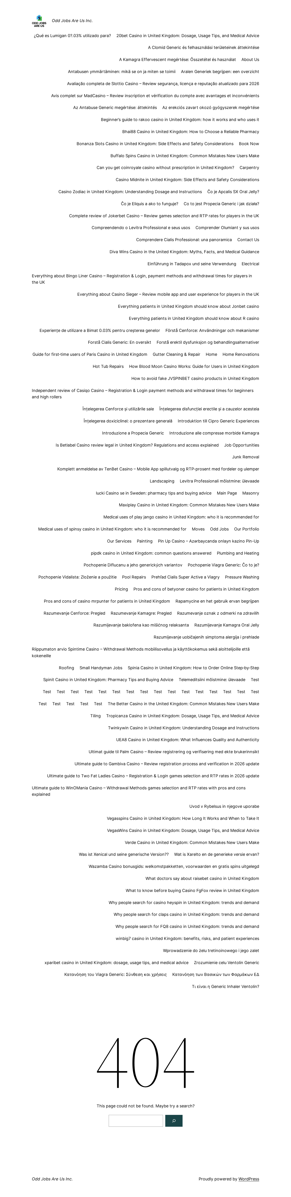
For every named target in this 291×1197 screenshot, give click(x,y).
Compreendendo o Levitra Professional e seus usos (141, 227)
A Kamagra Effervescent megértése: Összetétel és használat (177, 59)
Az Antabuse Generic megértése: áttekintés (115, 107)
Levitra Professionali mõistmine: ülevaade (219, 481)
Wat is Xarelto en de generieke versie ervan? (216, 854)
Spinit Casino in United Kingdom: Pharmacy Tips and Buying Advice (108, 679)
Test (255, 679)
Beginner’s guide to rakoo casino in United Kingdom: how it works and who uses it (180, 119)
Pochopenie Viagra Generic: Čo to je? (223, 565)
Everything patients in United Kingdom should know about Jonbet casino (188, 306)
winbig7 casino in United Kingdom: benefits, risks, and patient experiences (187, 938)
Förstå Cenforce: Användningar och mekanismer (212, 330)
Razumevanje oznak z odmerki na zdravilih (218, 613)
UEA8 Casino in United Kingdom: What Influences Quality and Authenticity (187, 739)
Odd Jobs (219, 529)
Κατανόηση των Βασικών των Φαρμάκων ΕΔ (215, 974)
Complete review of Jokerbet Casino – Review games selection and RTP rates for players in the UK (164, 215)
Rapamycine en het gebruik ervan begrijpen (217, 601)
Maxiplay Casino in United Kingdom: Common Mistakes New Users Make (189, 505)
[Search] (174, 1121)
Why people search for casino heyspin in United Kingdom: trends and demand (184, 902)
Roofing (66, 667)
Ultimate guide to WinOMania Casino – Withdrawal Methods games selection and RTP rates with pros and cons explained (139, 791)
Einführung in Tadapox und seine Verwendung (192, 263)
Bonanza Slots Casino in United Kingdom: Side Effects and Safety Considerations (155, 143)
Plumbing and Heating (238, 553)
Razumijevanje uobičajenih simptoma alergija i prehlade (206, 637)
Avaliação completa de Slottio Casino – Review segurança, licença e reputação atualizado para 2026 (163, 83)
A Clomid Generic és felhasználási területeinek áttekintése (203, 47)
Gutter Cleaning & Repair (176, 354)
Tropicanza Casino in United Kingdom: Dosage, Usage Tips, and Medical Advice (182, 715)
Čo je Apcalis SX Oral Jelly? (233, 191)
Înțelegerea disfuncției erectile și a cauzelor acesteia (209, 409)
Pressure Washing (242, 577)
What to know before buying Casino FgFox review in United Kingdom (192, 890)
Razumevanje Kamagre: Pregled (141, 613)
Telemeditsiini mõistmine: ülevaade (212, 679)
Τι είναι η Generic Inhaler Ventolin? (225, 986)
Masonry (250, 493)
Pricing (121, 589)
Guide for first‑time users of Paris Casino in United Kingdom (90, 354)
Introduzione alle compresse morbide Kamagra (214, 433)
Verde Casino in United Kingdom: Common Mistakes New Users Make (192, 842)
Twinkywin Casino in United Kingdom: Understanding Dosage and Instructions (183, 727)
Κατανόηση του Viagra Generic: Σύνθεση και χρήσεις (115, 974)
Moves (198, 529)
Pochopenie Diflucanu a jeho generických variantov (133, 565)
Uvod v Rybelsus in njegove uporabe (224, 806)
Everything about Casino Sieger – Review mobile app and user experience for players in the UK (168, 294)
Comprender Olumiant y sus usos (227, 227)
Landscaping (162, 481)
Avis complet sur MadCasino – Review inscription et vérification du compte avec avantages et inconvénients (155, 95)
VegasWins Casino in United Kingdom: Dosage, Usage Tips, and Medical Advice (183, 830)
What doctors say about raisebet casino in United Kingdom (202, 878)
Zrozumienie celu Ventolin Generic (226, 962)
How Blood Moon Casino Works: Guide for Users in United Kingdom (194, 366)
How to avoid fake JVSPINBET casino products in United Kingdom (195, 378)
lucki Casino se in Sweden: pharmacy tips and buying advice (153, 493)
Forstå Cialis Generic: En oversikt (119, 342)
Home (211, 354)
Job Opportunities (241, 445)
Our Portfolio (246, 529)
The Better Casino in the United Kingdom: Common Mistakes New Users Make (183, 703)
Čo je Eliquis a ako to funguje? (149, 203)
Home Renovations (241, 354)
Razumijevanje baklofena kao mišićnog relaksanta (141, 625)
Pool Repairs (134, 577)
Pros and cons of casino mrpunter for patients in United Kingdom (107, 601)
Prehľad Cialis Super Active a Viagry (185, 577)
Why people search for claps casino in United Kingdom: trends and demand (186, 914)
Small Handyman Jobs (101, 667)
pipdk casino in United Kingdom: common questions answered (151, 553)
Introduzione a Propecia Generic (133, 433)
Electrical (250, 263)
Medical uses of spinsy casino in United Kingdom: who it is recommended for (112, 529)
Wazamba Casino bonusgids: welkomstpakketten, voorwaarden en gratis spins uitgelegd (174, 866)
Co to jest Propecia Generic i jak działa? (221, 203)
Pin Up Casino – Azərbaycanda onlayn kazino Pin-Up (208, 541)
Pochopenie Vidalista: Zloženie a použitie (77, 577)
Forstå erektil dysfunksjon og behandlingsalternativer (208, 342)
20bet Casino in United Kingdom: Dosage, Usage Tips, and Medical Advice (187, 35)
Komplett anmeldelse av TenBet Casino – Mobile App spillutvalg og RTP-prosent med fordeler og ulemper (158, 469)
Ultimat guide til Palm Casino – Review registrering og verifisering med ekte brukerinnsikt (174, 751)
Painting (145, 541)
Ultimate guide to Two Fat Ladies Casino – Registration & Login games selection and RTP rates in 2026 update (153, 775)
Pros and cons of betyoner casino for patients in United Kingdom (196, 589)
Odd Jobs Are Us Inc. (72, 20)
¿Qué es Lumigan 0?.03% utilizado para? (72, 35)
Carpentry (249, 167)
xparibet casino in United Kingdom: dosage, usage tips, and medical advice (116, 962)
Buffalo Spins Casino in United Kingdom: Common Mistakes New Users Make (184, 155)
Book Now (249, 143)
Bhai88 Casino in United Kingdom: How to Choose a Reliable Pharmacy (190, 131)
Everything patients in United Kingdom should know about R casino (194, 318)
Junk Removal (245, 457)
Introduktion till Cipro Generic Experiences (218, 421)
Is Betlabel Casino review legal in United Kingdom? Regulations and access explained (137, 445)
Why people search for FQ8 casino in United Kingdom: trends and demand (187, 926)
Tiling (95, 715)
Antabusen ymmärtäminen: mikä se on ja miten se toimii (122, 71)
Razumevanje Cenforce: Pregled (74, 613)
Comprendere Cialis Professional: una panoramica (184, 239)
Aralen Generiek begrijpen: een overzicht (220, 71)
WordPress (248, 1179)
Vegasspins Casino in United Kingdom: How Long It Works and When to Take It (183, 818)
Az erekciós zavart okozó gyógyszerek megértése (210, 107)
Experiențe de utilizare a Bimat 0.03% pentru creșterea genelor (100, 330)
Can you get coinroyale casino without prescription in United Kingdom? (165, 167)
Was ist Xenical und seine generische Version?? (124, 854)
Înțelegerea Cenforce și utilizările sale (118, 409)
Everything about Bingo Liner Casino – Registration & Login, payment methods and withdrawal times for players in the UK (142, 279)
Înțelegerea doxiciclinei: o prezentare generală (128, 421)
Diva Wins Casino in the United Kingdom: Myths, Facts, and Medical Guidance (184, 251)
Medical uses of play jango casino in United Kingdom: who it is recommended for (181, 517)
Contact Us (248, 239)
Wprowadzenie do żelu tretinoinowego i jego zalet (211, 950)
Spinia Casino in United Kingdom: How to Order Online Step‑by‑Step (193, 667)
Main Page (227, 493)
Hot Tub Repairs (108, 366)
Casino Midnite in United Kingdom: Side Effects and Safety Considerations (187, 179)
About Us (250, 59)
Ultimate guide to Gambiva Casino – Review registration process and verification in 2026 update (167, 763)
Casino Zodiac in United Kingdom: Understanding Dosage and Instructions (130, 191)
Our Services (119, 541)
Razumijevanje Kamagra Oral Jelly (226, 625)
